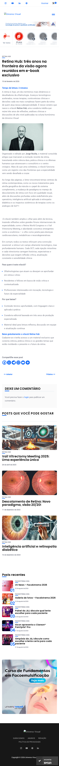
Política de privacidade (29, 742)
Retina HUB (6, 56)
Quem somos (18, 738)
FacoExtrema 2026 (22, 581)
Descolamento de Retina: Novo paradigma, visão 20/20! (26, 503)
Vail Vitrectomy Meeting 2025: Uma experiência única (25, 458)
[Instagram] (18, 362)
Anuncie (31, 738)
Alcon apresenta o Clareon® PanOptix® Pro (30, 626)
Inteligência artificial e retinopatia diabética (29, 548)
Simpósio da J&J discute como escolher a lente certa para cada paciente (33, 641)
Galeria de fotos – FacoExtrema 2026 (35, 597)
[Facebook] (4, 362)
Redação (42, 738)
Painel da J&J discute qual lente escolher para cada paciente (33, 612)
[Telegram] (14, 362)
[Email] (23, 362)
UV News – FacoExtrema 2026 (31, 584)
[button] (7, 38)
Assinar (44, 3)
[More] (28, 362)
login (26, 397)
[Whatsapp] (9, 362)
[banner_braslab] (29, 24)
